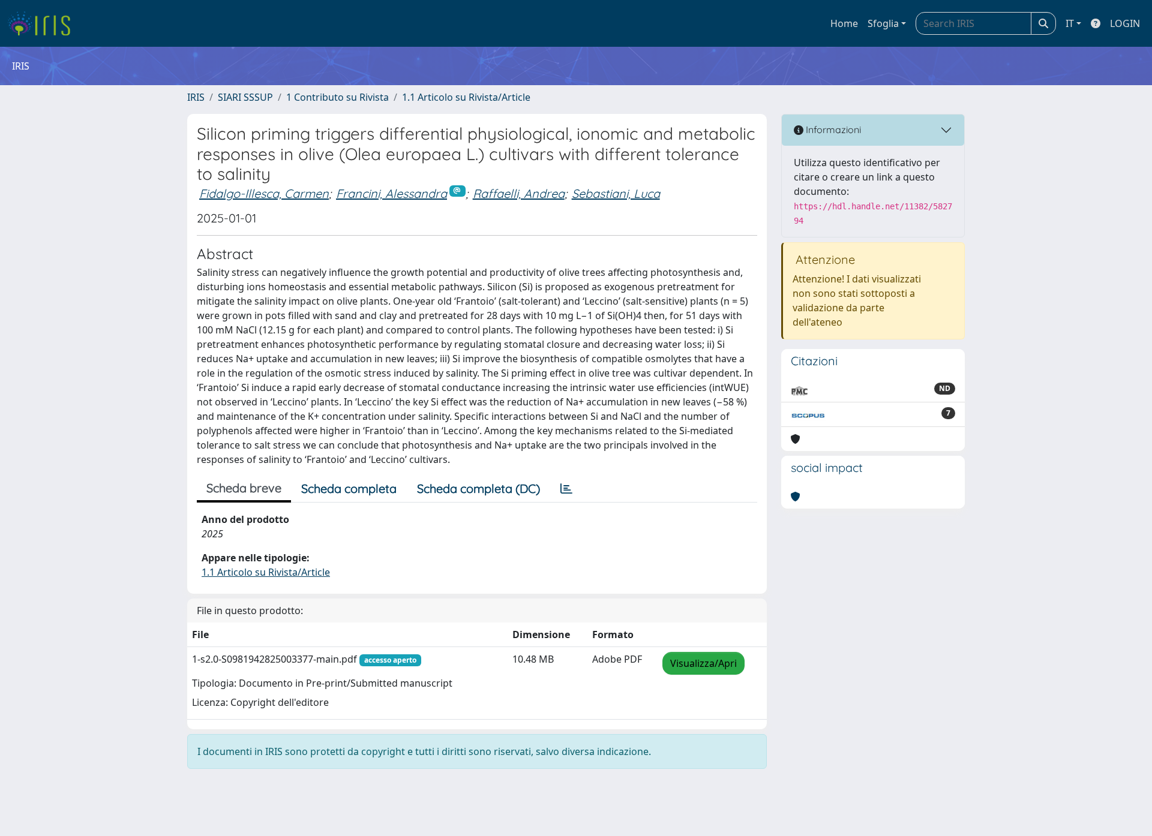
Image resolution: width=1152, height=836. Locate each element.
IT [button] (1070, 23)
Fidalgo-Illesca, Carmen (264, 193)
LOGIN (1125, 23)
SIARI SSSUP (245, 97)
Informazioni (832, 130)
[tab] (566, 488)
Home (844, 23)
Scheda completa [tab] (349, 488)
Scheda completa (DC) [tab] (478, 488)
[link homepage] (43, 23)
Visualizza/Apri (703, 663)
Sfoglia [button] (883, 23)
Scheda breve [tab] (243, 487)
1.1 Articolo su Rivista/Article (466, 97)
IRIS (196, 97)
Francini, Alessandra (391, 193)
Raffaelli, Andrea (519, 193)
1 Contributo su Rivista (337, 97)
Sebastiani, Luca (616, 193)
